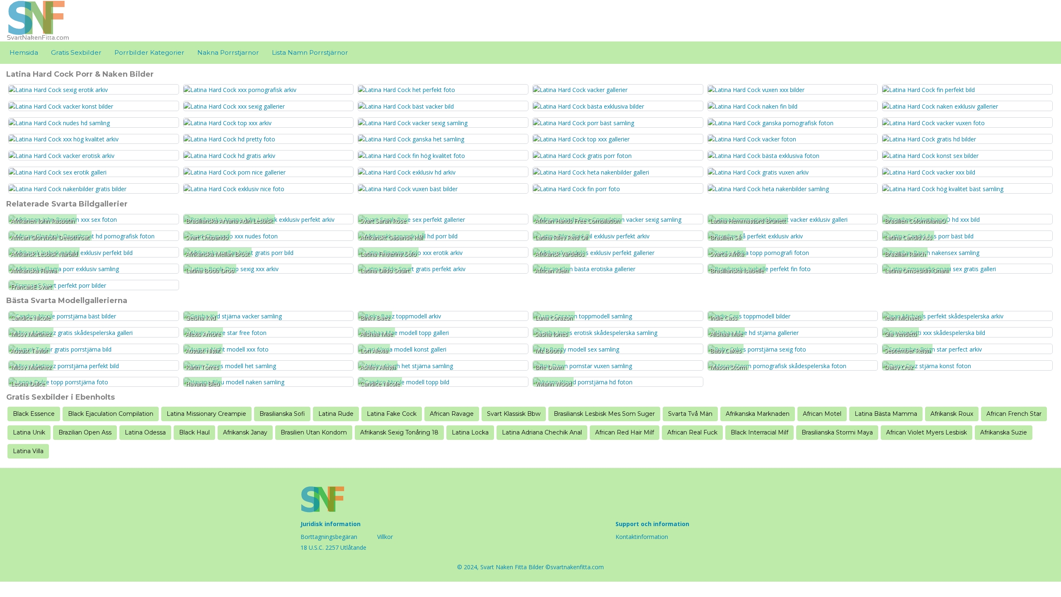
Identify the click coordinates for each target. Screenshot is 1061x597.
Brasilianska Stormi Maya (837, 432)
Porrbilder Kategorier (149, 52)
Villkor (385, 537)
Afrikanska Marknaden (758, 413)
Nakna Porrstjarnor (228, 52)
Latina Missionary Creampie (206, 413)
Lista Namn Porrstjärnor (310, 52)
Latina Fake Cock (392, 413)
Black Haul (194, 432)
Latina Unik (29, 432)
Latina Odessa (145, 432)
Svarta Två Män (690, 413)
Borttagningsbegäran (328, 537)
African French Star (1014, 413)
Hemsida (24, 52)
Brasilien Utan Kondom (314, 432)
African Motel (822, 413)
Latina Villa (28, 451)
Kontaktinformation (641, 537)
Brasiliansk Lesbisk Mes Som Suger (604, 413)
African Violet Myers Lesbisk (926, 432)
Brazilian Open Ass (84, 432)
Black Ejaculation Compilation (110, 413)
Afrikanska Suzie (1003, 432)
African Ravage (452, 413)
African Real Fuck (692, 432)
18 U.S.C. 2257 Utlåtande (333, 547)
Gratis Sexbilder (76, 52)
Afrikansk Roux (951, 413)
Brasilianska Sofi (282, 413)
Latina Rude (336, 413)
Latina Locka (470, 432)
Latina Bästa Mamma (886, 413)
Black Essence (34, 413)
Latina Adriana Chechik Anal (542, 432)
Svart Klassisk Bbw (513, 413)
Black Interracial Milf (759, 432)
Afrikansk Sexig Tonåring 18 (399, 432)
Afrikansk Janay (245, 432)
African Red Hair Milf (624, 432)
